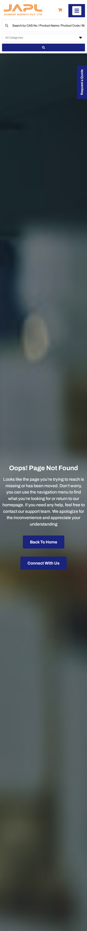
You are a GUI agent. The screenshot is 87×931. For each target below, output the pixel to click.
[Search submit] (43, 47)
